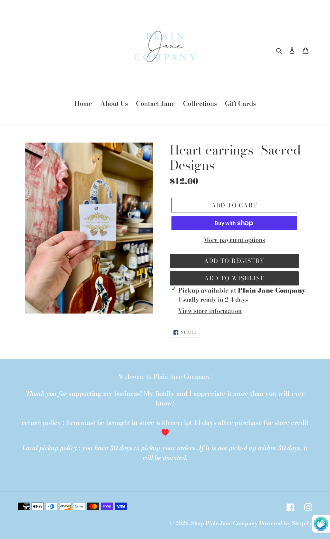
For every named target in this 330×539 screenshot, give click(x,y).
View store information (210, 310)
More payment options (234, 239)
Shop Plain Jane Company (224, 523)
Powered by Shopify (285, 523)
